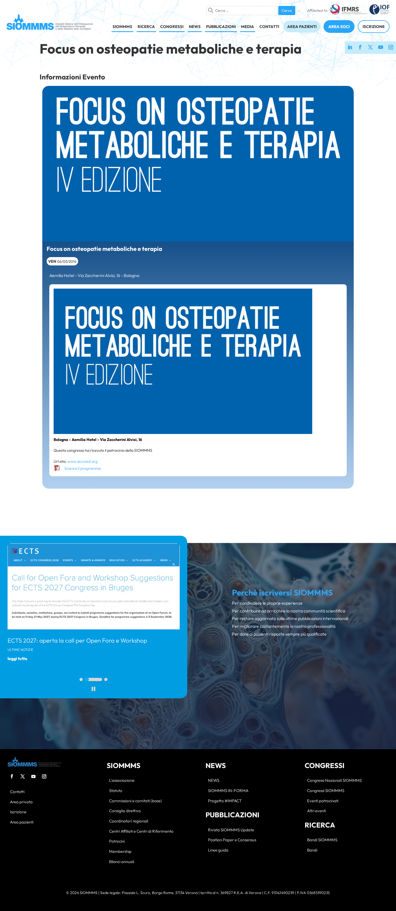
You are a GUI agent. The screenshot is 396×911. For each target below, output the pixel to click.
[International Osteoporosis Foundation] (379, 10)
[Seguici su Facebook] (360, 47)
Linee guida (218, 850)
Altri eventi (316, 811)
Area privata (21, 802)
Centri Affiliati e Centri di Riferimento (141, 831)
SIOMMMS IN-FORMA (228, 791)
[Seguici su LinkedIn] (350, 47)
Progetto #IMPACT (225, 801)
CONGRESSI (171, 26)
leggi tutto (17, 658)
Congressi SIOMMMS (325, 791)
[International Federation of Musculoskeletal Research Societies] (348, 10)
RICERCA (146, 26)
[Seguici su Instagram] (391, 47)
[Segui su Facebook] (12, 776)
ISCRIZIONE (374, 26)
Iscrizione (18, 812)
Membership (120, 851)
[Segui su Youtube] (33, 776)
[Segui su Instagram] (44, 776)
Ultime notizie (20, 649)
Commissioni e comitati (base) (135, 801)
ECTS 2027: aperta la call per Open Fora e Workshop (77, 640)
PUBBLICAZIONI (221, 26)
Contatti (17, 792)
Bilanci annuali (121, 862)
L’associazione (121, 780)
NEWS (195, 26)
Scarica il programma (82, 468)
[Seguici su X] (370, 47)
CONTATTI (269, 26)
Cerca (287, 10)
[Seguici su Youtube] (381, 47)
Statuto (115, 791)
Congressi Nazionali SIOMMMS (334, 780)
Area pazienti (21, 822)
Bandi (312, 850)
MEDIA (247, 26)
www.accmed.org (82, 461)
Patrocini (117, 841)
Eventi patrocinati (322, 801)
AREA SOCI (339, 26)
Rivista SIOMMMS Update (231, 830)
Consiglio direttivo (125, 811)
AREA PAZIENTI (302, 26)
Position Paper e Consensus (232, 840)
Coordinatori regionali (128, 821)
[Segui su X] (22, 776)
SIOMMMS (122, 26)
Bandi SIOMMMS (322, 840)
